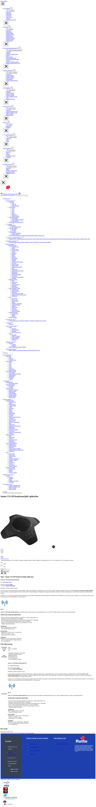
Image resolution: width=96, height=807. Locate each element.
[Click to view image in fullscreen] (50, 548)
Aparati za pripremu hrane (17, 270)
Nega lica (14, 308)
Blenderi (14, 256)
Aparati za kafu (15, 264)
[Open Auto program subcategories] (11, 8)
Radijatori (14, 345)
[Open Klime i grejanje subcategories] (12, 148)
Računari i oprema (7, 164)
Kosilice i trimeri (15, 291)
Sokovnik (14, 259)
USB (13, 203)
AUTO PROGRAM (33, 747)
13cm (13, 209)
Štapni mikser (15, 258)
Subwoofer (14, 214)
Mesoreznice (14, 269)
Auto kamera (15, 218)
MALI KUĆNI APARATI (35, 750)
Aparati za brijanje (16, 304)
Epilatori (14, 306)
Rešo (13, 268)
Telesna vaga (15, 282)
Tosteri (13, 251)
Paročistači (14, 286)
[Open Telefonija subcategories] (9, 27)
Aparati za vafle (15, 250)
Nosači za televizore (16, 332)
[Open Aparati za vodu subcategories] (12, 106)
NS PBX (14, 230)
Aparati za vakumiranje (17, 267)
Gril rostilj (14, 263)
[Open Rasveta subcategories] (8, 122)
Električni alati (15, 289)
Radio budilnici (15, 338)
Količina (3, 569)
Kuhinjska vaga (15, 246)
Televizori (14, 328)
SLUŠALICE (32, 754)
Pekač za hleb (15, 265)
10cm (13, 208)
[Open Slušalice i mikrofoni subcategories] (14, 70)
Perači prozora (15, 287)
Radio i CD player (16, 336)
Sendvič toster (15, 249)
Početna (5, 491)
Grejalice (14, 344)
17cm (13, 212)
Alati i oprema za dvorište (17, 293)
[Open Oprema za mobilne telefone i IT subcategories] (19, 48)
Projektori (14, 331)
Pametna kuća (15, 313)
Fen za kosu (14, 298)
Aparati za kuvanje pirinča (17, 277)
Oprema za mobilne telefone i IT (10, 48)
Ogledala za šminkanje (17, 303)
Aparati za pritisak (16, 311)
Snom (11, 584)
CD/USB (14, 204)
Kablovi (13, 316)
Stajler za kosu (15, 301)
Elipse (13, 213)
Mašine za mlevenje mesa (17, 262)
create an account (30, 733)
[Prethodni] (2, 550)
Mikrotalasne (15, 273)
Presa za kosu (15, 299)
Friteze (13, 255)
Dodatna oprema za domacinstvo (19, 294)
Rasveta (5, 122)
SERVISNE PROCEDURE (63, 744)
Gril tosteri (14, 253)
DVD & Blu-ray (15, 329)
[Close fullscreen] (2, 557)
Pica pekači (14, 275)
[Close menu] (6, 23)
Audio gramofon (15, 337)
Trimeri (13, 302)
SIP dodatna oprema (16, 226)
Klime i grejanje (7, 148)
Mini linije (14, 335)
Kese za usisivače (16, 284)
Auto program (6, 8)
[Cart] (19, 193)
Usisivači (14, 283)
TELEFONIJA (32, 744)
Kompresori (14, 296)
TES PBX (14, 229)
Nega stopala (15, 309)
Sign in (23, 733)
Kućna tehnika (6, 87)
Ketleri (13, 248)
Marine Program (15, 205)
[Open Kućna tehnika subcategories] (11, 87)
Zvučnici (14, 340)
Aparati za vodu (7, 106)
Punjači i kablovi (15, 234)
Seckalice (14, 260)
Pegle (13, 280)
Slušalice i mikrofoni (8, 70)
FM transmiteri (15, 221)
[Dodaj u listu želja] (2, 573)
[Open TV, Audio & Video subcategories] (13, 134)
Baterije (13, 315)
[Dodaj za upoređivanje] (5, 573)
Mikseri (13, 254)
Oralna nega (14, 307)
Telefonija (5, 27)
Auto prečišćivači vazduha (18, 219)
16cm (13, 210)
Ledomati (14, 278)
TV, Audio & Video (7, 134)
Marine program (15, 216)
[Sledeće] (2, 552)
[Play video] (53, 547)
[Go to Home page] (7, 191)
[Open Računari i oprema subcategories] (13, 164)
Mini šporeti (14, 272)
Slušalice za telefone (16, 233)
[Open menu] (3, 4)
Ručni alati (14, 292)
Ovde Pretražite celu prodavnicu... (8, 195)
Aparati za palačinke (16, 274)
